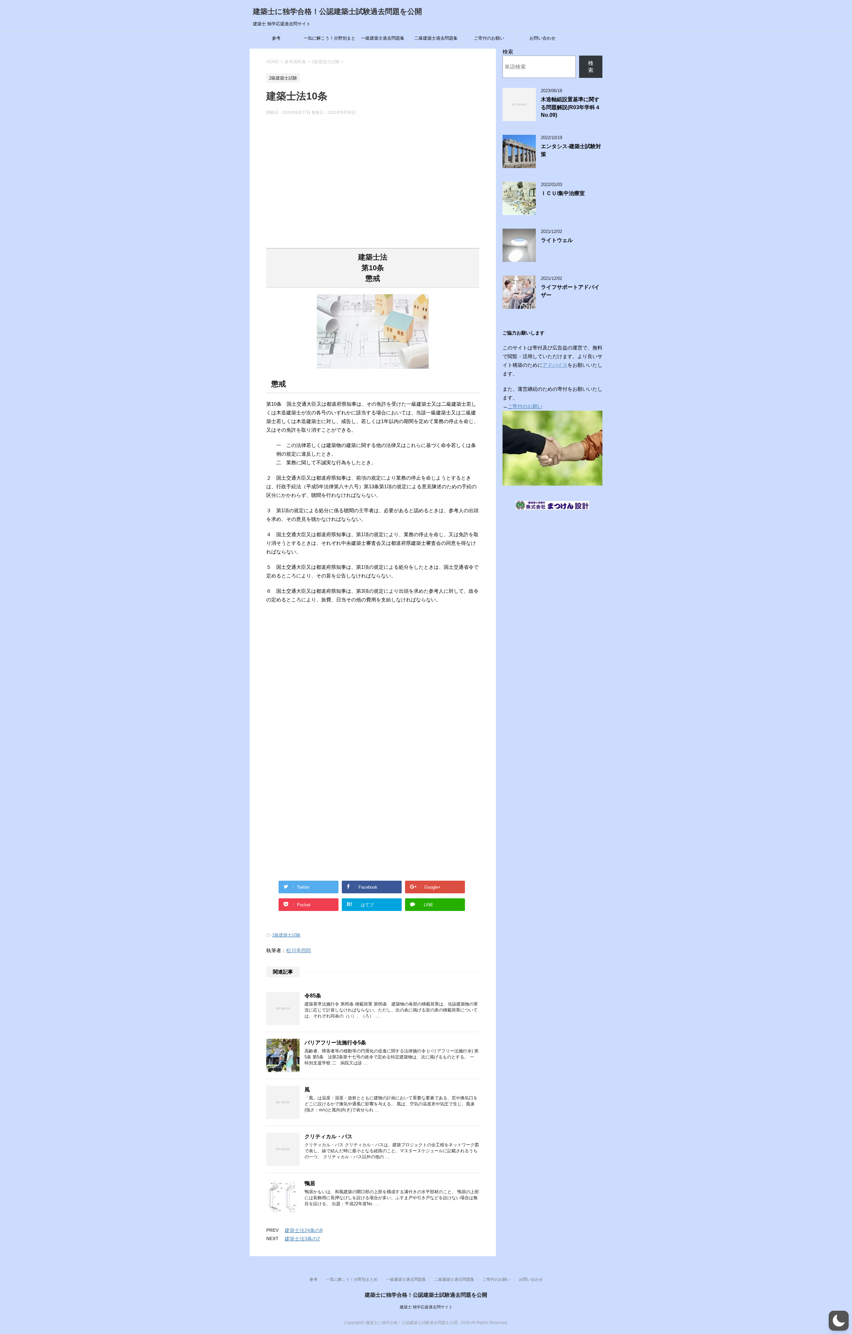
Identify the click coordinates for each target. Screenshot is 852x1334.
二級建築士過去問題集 (436, 38)
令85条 (313, 996)
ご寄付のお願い (489, 38)
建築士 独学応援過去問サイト (426, 1307)
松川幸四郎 (298, 950)
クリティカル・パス (328, 1136)
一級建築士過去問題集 (382, 38)
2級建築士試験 (286, 935)
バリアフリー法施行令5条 (335, 1042)
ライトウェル (557, 240)
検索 (508, 52)
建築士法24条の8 (303, 1230)
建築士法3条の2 (302, 1238)
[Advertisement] (372, 186)
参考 (276, 38)
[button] (839, 1321)
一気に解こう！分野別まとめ (329, 40)
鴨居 (310, 1183)
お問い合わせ (542, 38)
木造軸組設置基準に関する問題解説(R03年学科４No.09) (570, 107)
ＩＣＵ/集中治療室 (563, 193)
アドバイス (554, 365)
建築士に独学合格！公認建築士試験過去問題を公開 (337, 11)
